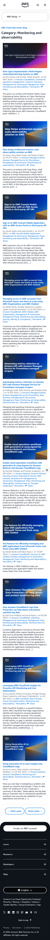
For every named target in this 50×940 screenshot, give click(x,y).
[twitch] (22, 912)
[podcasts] (31, 912)
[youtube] (27, 912)
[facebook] (9, 912)
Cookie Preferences (32, 927)
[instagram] (18, 912)
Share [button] (32, 165)
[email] (35, 912)
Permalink (34, 87)
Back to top (23, 920)
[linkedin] (13, 912)
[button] (14, 16)
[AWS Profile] (45, 5)
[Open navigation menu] (4, 5)
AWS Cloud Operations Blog (14, 27)
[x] (4, 912)
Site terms (16, 927)
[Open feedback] (46, 470)
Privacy (6, 927)
